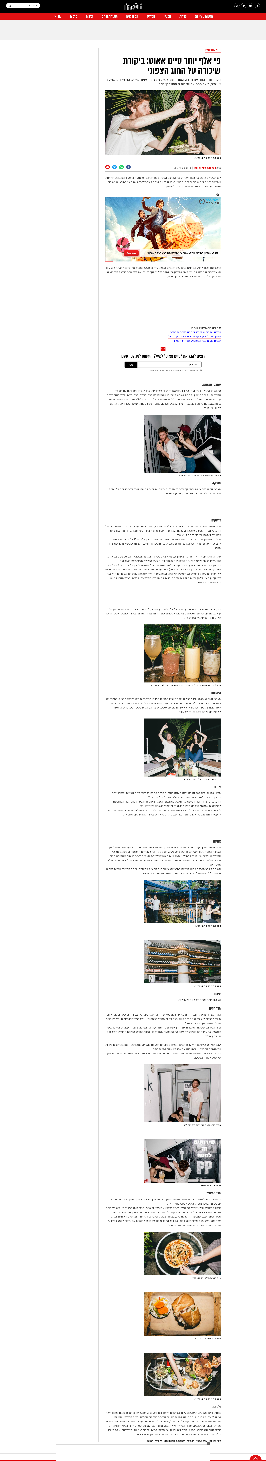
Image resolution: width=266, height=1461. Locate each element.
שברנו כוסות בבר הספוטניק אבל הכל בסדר (197, 341)
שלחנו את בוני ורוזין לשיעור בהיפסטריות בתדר (195, 332)
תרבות (89, 16)
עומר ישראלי (201, 1441)
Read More (131, 252)
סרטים (73, 16)
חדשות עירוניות (204, 16)
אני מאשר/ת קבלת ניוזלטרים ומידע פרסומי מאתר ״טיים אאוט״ (174, 370)
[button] (217, 194)
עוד (59, 16)
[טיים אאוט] (133, 8)
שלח (131, 364)
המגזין (167, 16)
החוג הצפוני (169, 1441)
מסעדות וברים (110, 16)
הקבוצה (190, 1441)
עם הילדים (132, 16)
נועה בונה (211, 168)
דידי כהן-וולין (213, 49)
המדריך (151, 16)
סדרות (183, 16)
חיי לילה (158, 1441)
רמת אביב (180, 1441)
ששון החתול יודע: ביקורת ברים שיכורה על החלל (194, 336)
